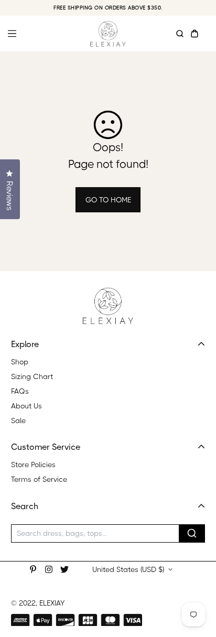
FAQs (20, 391)
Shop (19, 362)
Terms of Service (39, 479)
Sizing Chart (32, 376)
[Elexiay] (108, 33)
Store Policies (33, 464)
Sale (18, 420)
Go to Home (108, 200)
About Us (26, 406)
